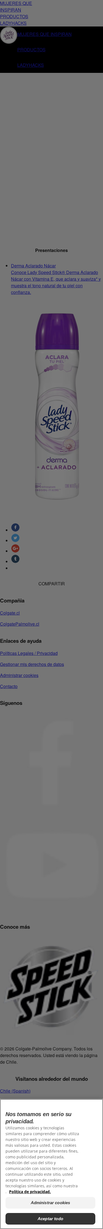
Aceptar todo (50, 1218)
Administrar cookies (50, 1202)
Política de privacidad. (30, 1191)
